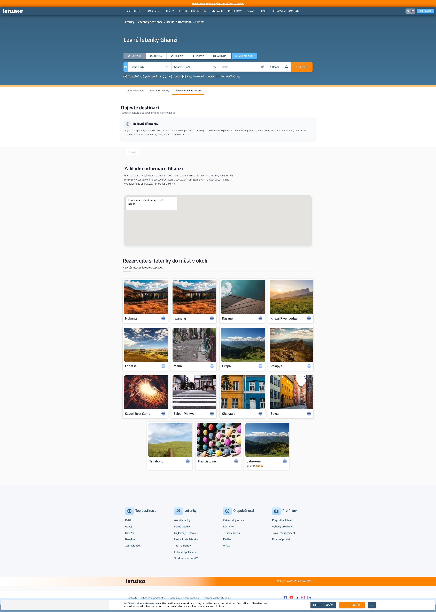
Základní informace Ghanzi (188, 90)
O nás (226, 545)
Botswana (185, 22)
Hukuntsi (131, 318)
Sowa (275, 413)
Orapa (226, 366)
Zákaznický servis (233, 520)
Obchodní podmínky (153, 597)
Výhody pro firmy (282, 526)
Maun (178, 366)
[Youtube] (291, 598)
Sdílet (134, 152)
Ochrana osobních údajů (217, 597)
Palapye (276, 366)
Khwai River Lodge (284, 318)
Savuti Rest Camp (137, 413)
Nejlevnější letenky (159, 90)
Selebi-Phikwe (184, 413)
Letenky (128, 22)
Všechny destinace (150, 22)
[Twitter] (297, 598)
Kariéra (227, 539)
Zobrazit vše (132, 545)
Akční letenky (182, 520)
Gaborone (253, 461)
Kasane (227, 318)
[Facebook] (285, 598)
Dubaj (128, 526)
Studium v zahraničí (186, 558)
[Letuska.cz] (13, 11)
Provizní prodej (281, 539)
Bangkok (130, 539)
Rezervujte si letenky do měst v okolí (165, 260)
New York (130, 533)
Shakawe (228, 413)
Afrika (170, 22)
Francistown (207, 461)
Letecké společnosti (185, 552)
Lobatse (131, 366)
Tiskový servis (231, 533)
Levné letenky (182, 526)
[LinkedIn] (309, 598)
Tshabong (156, 461)
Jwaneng (180, 318)
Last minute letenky (186, 539)
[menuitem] (134, 11)
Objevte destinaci (135, 90)
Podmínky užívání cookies (184, 597)
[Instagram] (303, 598)
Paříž (128, 520)
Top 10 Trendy (182, 545)
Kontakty (228, 526)
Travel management (283, 533)
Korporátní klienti (282, 520)
